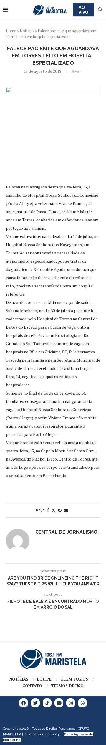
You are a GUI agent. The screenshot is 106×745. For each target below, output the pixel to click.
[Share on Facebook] (48, 510)
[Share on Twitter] (54, 510)
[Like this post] (41, 510)
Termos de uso (67, 685)
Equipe (44, 679)
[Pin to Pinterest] (60, 510)
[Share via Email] (66, 510)
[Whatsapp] (82, 702)
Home (11, 30)
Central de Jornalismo (66, 532)
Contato (32, 685)
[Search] (100, 10)
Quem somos (74, 679)
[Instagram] (70, 702)
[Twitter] (35, 702)
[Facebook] (23, 702)
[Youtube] (58, 702)
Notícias (27, 30)
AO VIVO (83, 9)
